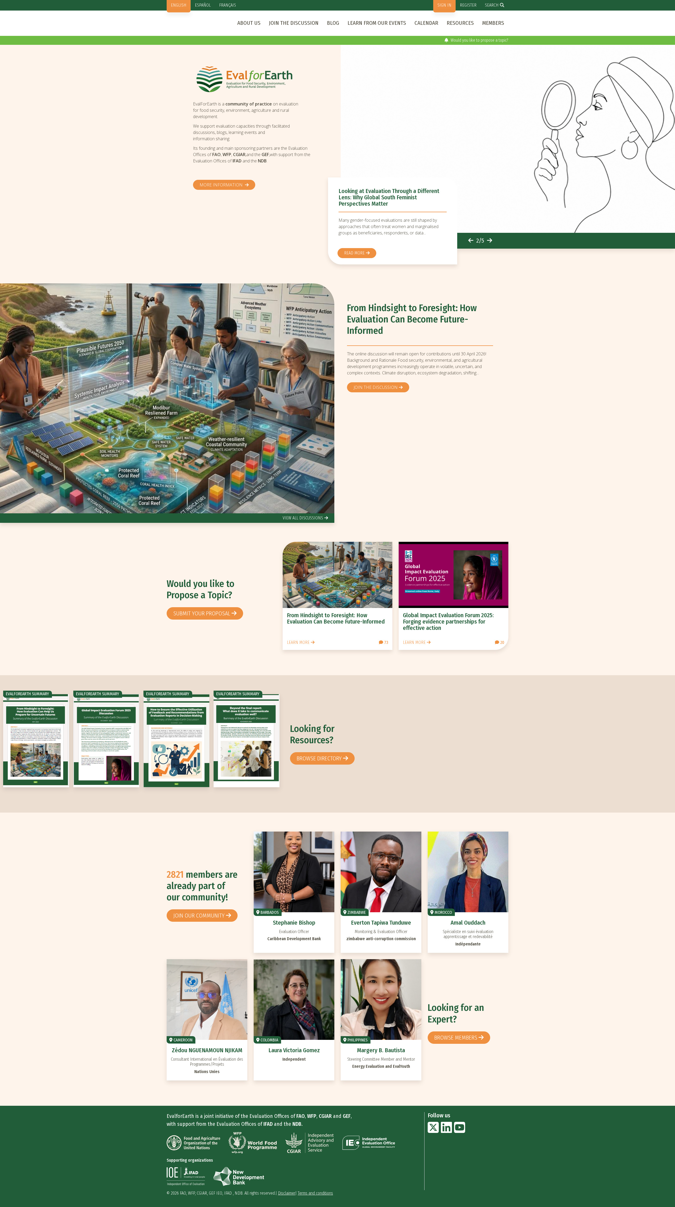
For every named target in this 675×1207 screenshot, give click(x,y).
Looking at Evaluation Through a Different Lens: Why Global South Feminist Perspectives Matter (389, 197)
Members (493, 23)
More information (222, 185)
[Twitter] (433, 1130)
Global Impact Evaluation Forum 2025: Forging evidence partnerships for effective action (448, 621)
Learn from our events (377, 23)
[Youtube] (459, 1130)
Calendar (426, 23)
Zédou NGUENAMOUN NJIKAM (207, 1050)
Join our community (199, 915)
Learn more (298, 642)
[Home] (254, 79)
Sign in (444, 5)
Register (468, 5)
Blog (333, 23)
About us (249, 23)
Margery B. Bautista (381, 1050)
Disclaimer (286, 1193)
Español (203, 5)
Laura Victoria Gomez (294, 1050)
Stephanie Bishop (294, 922)
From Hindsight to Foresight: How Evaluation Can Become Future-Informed (412, 319)
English (178, 5)
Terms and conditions (315, 1193)
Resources (460, 23)
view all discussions (303, 517)
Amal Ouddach (468, 922)
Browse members (455, 1037)
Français (227, 5)
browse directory (319, 758)
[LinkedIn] (446, 1130)
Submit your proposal (201, 613)
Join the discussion (294, 23)
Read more (354, 252)
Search (492, 5)
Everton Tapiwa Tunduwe (381, 922)
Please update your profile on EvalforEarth (471, 40)
